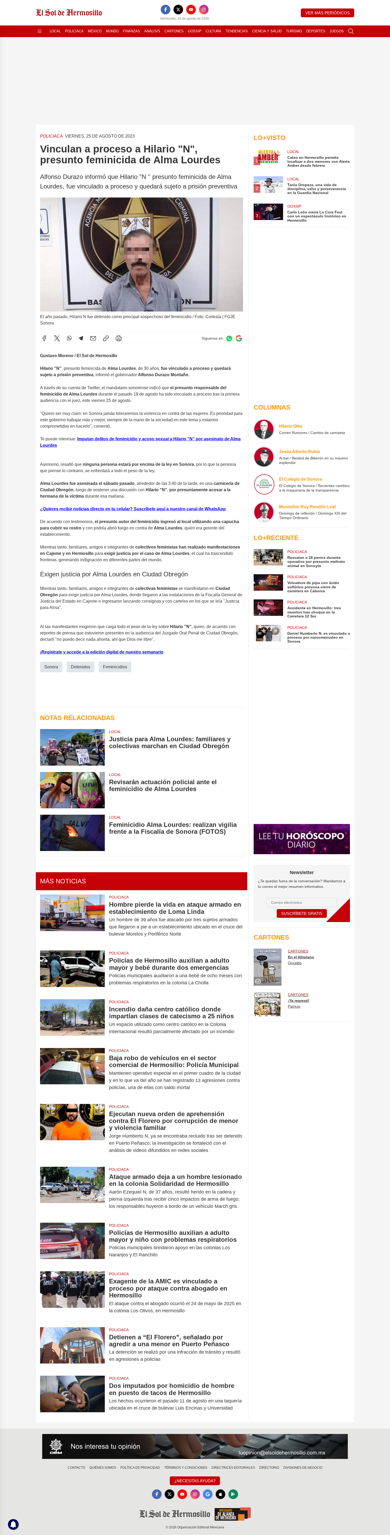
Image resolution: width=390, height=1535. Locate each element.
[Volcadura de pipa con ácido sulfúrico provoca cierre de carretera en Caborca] (268, 583)
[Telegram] (81, 338)
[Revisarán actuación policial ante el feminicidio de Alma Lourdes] (72, 790)
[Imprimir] (118, 338)
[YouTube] (191, 9)
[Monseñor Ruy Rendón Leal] (264, 512)
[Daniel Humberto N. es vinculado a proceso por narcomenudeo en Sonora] (268, 634)
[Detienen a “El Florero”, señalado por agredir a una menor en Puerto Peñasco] (72, 1348)
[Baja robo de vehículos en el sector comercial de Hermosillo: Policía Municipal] (72, 1073)
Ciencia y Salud (267, 31)
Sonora (51, 667)
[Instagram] (204, 9)
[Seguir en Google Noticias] (239, 338)
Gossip (194, 31)
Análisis (152, 31)
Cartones (174, 31)
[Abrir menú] (39, 31)
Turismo (294, 31)
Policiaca (74, 31)
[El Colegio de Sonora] (264, 484)
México (95, 31)
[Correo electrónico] (93, 338)
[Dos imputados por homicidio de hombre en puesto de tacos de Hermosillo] (72, 1397)
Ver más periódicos (327, 13)
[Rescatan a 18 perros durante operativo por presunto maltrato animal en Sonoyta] (268, 558)
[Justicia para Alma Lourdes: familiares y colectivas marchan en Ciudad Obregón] (72, 747)
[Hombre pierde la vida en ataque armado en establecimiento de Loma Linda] (72, 919)
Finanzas (131, 31)
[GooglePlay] (233, 1494)
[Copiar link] (106, 338)
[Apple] (220, 1494)
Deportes (315, 31)
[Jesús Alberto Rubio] (264, 456)
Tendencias (237, 31)
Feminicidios (115, 667)
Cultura (213, 31)
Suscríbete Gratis (301, 913)
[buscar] (351, 31)
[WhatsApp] (69, 338)
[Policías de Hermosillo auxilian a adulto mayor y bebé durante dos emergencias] (72, 971)
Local (55, 31)
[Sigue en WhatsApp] (229, 338)
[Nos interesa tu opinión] (195, 1446)
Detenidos (80, 667)
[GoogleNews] (208, 1494)
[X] (178, 9)
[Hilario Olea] (264, 429)
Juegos (337, 31)
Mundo (112, 31)
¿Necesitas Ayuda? (194, 1481)
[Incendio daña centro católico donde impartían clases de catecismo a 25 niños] (72, 1020)
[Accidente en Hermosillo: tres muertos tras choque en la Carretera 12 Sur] (268, 608)
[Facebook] (165, 9)
